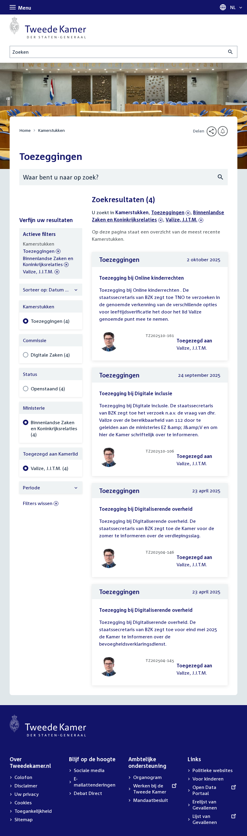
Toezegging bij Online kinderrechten (141, 278)
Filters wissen (37, 503)
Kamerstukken (51, 130)
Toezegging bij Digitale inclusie (135, 393)
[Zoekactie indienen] (230, 52)
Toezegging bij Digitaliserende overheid (145, 509)
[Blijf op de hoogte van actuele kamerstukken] (223, 131)
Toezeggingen (167, 212)
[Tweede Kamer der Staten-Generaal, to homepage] (48, 27)
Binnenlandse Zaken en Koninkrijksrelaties (48, 261)
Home (25, 130)
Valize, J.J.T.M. (181, 220)
